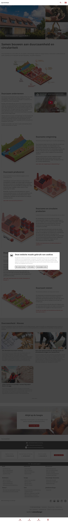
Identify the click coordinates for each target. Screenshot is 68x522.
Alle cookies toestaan (21, 267)
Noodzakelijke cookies (42, 267)
